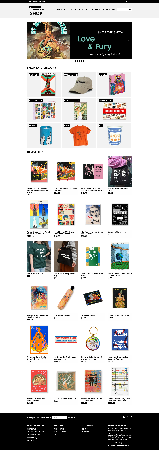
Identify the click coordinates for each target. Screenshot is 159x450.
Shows (88, 9)
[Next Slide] (128, 40)
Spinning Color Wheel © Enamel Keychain (91, 358)
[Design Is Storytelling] (120, 214)
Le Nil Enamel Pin (88, 315)
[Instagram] (131, 417)
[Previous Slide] (30, 40)
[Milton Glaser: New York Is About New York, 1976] (39, 214)
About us (30, 440)
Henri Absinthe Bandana (65, 399)
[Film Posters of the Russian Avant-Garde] (93, 214)
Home (59, 9)
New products (60, 431)
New (113, 9)
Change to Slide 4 (81, 61)
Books (78, 9)
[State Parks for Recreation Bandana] (66, 171)
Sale (56, 434)
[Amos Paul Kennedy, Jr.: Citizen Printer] (93, 381)
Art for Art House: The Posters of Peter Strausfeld (92, 189)
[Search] (130, 9)
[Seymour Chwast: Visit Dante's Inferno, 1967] (39, 339)
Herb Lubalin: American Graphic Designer (118, 358)
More (106, 9)
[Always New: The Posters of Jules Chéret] (39, 297)
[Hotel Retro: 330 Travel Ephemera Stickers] (66, 214)
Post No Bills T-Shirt (35, 273)
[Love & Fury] (79, 40)
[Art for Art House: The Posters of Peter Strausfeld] (93, 171)
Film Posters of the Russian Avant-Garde (92, 233)
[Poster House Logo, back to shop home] (36, 10)
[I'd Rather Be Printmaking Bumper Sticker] (66, 339)
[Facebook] (124, 417)
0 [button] (128, 2)
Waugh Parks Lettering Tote (118, 189)
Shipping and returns (36, 431)
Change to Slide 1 (75, 61)
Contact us (31, 428)
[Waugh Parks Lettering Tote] (120, 171)
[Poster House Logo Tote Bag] (66, 256)
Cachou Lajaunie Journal (119, 315)
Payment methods (34, 434)
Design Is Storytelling (117, 232)
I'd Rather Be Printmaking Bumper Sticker (65, 358)
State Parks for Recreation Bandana (65, 189)
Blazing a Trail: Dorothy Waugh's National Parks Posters (37, 190)
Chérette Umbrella (62, 315)
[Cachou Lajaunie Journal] (120, 297)
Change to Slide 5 (83, 61)
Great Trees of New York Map (92, 274)
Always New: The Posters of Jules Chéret (38, 316)
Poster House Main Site (37, 1)
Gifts (97, 9)
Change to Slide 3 (79, 61)
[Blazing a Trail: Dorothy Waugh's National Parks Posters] (39, 171)
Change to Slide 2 (77, 61)
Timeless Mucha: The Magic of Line (36, 399)
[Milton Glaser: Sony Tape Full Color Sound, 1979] (120, 381)
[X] (127, 417)
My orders (85, 431)
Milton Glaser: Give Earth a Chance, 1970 (120, 274)
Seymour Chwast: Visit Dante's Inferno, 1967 (37, 358)
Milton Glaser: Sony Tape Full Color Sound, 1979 (119, 399)
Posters (68, 9)
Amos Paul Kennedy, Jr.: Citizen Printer (92, 399)
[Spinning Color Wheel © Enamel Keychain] (93, 339)
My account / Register (130, 1)
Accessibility (32, 437)
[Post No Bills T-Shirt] (39, 256)
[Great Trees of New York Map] (93, 256)
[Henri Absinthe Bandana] (66, 381)
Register (84, 428)
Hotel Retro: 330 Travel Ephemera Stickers (64, 233)
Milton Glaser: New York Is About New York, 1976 (39, 233)
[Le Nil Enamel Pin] (93, 297)
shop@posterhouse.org (121, 445)
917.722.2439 (116, 442)
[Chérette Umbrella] (66, 297)
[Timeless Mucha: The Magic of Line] (39, 381)
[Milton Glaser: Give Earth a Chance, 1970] (120, 256)
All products (59, 428)
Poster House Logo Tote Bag (64, 274)
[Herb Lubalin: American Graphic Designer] (120, 339)
